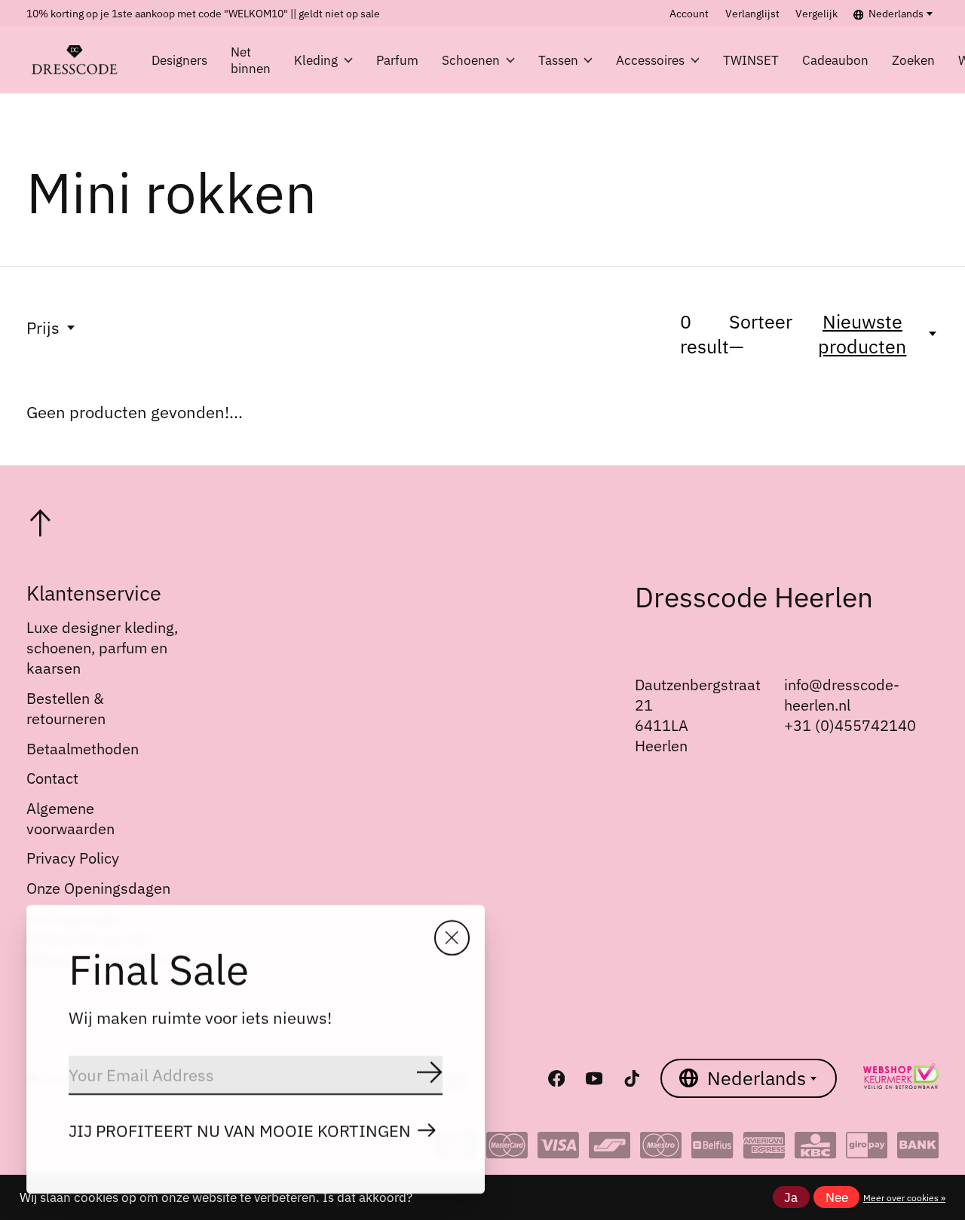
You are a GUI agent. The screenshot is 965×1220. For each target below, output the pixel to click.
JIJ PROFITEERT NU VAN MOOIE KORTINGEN (240, 1131)
